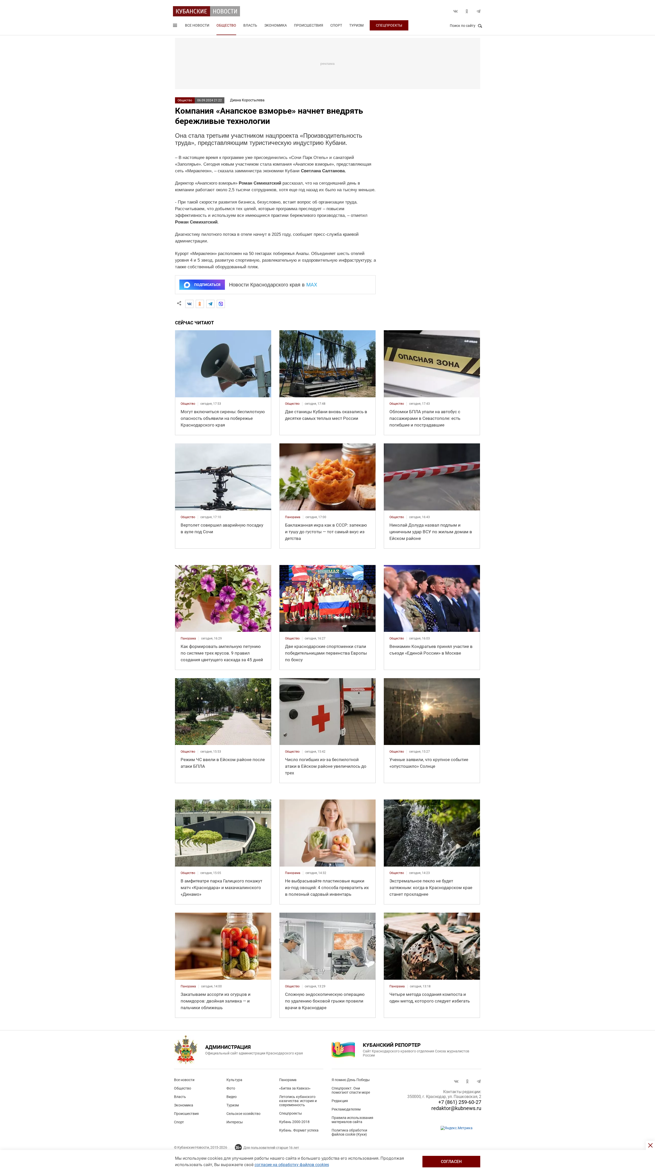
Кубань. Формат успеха (299, 1130)
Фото (230, 1088)
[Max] (221, 304)
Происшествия (308, 25)
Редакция (340, 1101)
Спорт (336, 25)
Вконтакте (455, 11)
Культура (234, 1080)
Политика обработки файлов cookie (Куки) (349, 1132)
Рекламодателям (346, 1109)
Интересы (234, 1122)
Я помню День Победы (351, 1080)
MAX (311, 285)
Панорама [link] (292, 517)
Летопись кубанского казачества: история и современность (298, 1101)
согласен (451, 1161)
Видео (231, 1097)
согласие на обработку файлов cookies (292, 1164)
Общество (226, 25)
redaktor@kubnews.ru (456, 1108)
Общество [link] (188, 404)
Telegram (478, 11)
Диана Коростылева (247, 100)
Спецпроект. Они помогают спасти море (351, 1090)
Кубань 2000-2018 (294, 1122)
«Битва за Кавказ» (295, 1088)
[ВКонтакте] (189, 304)
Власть (250, 25)
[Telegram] (210, 304)
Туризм (356, 25)
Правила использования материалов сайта (352, 1120)
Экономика (275, 25)
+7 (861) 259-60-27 (459, 1102)
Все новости (197, 25)
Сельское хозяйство (243, 1114)
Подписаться (207, 285)
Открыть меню (175, 26)
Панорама (288, 1080)
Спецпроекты (389, 25)
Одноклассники (467, 11)
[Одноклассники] (200, 304)
